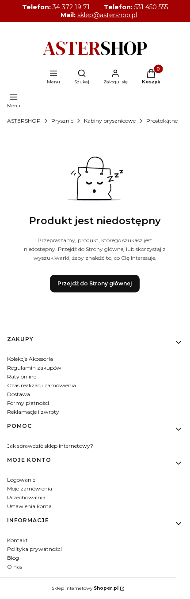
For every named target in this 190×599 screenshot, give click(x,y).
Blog (13, 557)
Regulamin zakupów (34, 367)
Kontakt (17, 540)
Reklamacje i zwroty (33, 411)
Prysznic (62, 120)
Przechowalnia (26, 497)
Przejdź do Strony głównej (94, 283)
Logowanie (21, 479)
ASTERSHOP (24, 120)
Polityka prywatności (34, 549)
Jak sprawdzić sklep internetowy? (50, 445)
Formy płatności (28, 403)
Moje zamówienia (29, 488)
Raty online (21, 376)
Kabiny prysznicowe (110, 120)
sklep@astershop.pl (107, 15)
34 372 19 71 (71, 7)
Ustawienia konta (29, 506)
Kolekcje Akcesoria (30, 359)
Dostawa (18, 394)
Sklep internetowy (85, 588)
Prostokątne (162, 120)
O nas (14, 566)
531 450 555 (151, 7)
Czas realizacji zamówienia (41, 385)
